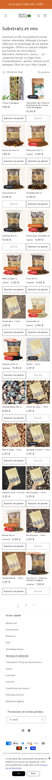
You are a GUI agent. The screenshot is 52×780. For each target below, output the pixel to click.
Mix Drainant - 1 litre (36, 493)
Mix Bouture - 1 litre (35, 535)
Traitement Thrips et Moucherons (24, 662)
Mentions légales (15, 701)
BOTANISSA (15, 753)
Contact (10, 681)
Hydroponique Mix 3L (12, 407)
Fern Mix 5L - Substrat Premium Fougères (36, 579)
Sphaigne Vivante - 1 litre (38, 450)
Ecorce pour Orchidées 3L (38, 236)
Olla (8, 642)
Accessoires (12, 629)
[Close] (49, 758)
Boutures (10, 636)
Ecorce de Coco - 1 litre (37, 407)
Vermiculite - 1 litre (11, 321)
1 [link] (18, 605)
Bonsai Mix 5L (8, 535)
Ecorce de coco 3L (10, 150)
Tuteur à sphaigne (10, 103)
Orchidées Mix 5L (34, 193)
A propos (10, 675)
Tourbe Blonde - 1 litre (12, 578)
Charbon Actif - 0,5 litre (13, 493)
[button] (6, 16)
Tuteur (9, 668)
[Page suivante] (34, 605)
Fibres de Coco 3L (34, 150)
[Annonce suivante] (46, 4)
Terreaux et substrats (17, 655)
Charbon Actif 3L (10, 364)
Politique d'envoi (15, 695)
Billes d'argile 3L (9, 279)
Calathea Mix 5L (9, 236)
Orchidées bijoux (15, 649)
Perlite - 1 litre (33, 364)
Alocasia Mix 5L (9, 193)
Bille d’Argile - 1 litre (11, 450)
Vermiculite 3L (32, 321)
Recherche (11, 623)
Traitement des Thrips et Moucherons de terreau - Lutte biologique (38, 105)
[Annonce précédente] (5, 4)
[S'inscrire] (42, 719)
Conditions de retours (17, 688)
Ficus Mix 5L (31, 279)
